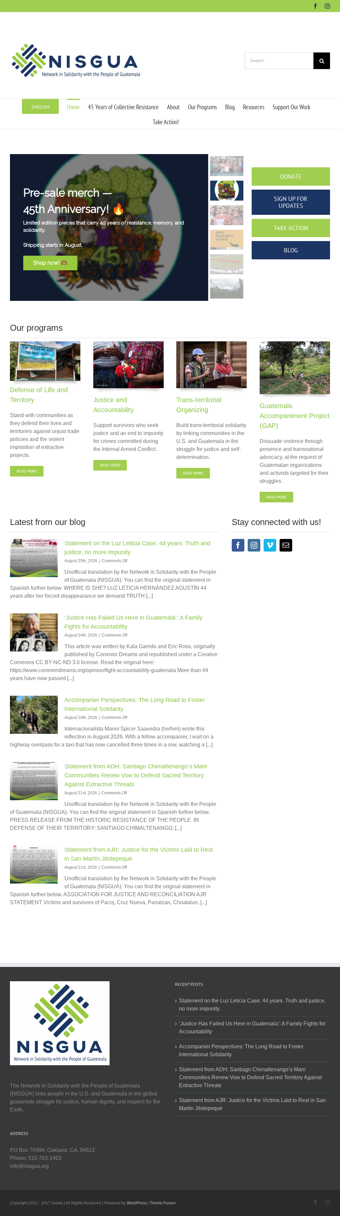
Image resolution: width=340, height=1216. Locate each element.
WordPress (137, 1203)
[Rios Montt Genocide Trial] (128, 344)
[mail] (286, 545)
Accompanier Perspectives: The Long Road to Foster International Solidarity (241, 1050)
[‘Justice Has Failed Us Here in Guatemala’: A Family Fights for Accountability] (34, 632)
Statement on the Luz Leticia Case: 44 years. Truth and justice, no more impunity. (252, 1004)
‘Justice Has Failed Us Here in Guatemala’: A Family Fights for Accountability (252, 1027)
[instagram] (254, 545)
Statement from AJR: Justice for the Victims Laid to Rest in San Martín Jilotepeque (252, 1104)
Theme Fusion (163, 1203)
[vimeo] (270, 545)
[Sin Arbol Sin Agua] (45, 344)
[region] (127, 227)
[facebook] (238, 545)
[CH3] (295, 344)
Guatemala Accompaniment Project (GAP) (295, 415)
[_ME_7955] (211, 344)
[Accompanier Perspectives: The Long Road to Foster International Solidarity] (34, 715)
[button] (226, 166)
